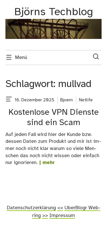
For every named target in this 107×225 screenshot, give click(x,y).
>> (45, 215)
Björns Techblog (53, 12)
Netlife (86, 100)
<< (60, 207)
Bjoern (66, 100)
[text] (8, 100)
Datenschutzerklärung (31, 207)
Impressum (62, 215)
